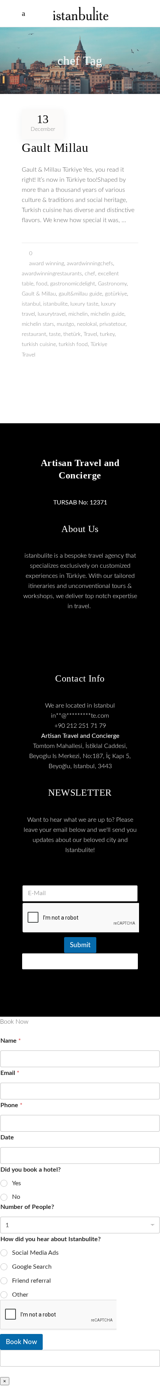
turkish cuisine (39, 344)
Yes (16, 1183)
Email (9, 1073)
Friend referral (31, 1281)
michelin (78, 314)
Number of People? (27, 1207)
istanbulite (55, 304)
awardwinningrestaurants (52, 274)
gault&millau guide (80, 294)
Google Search (32, 1267)
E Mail (80, 875)
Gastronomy (112, 284)
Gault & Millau (39, 294)
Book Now (21, 1342)
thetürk (72, 334)
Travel (90, 334)
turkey (107, 334)
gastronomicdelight (72, 284)
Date (7, 1137)
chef (90, 274)
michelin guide (107, 314)
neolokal (87, 324)
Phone (11, 1105)
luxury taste (84, 304)
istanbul (31, 304)
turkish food (73, 344)
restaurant (34, 334)
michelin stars (38, 324)
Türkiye (98, 344)
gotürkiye (116, 294)
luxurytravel (52, 314)
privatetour (112, 324)
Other (20, 1295)
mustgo (65, 324)
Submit (80, 945)
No (16, 1197)
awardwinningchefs (90, 263)
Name (10, 1041)
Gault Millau (55, 148)
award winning (46, 263)
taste (55, 334)
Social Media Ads (35, 1253)
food (41, 284)
